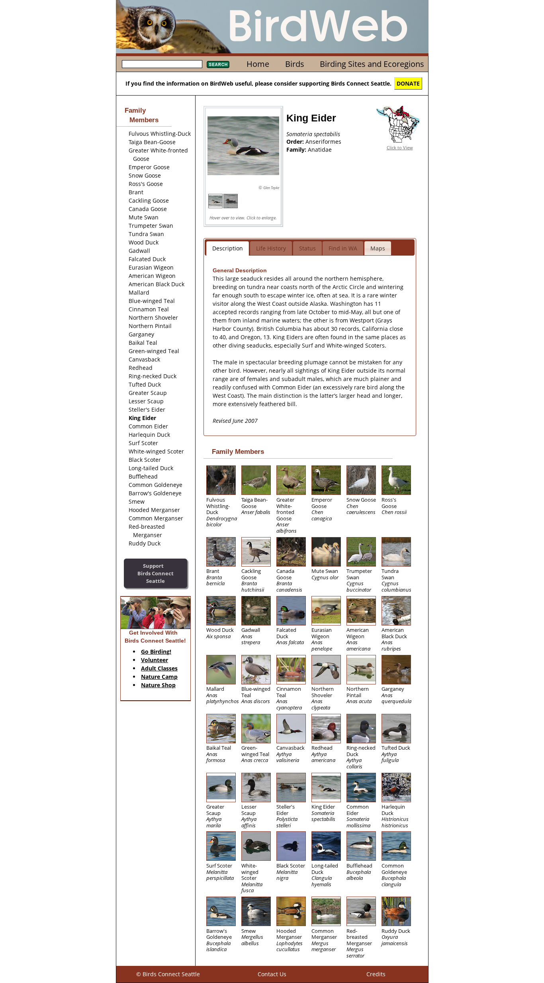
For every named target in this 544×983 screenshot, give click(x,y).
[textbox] (162, 64)
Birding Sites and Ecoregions (372, 64)
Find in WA (343, 248)
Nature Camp (159, 676)
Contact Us (272, 974)
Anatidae (320, 149)
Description (227, 248)
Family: (297, 149)
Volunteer (154, 660)
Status (307, 248)
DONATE (408, 83)
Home (258, 64)
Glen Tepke (271, 187)
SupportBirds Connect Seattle (155, 573)
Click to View (400, 147)
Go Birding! (156, 651)
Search (218, 64)
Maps (377, 248)
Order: (295, 141)
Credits (375, 974)
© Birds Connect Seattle (168, 974)
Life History (271, 248)
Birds (294, 64)
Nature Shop (158, 685)
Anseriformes (323, 141)
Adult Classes (159, 668)
